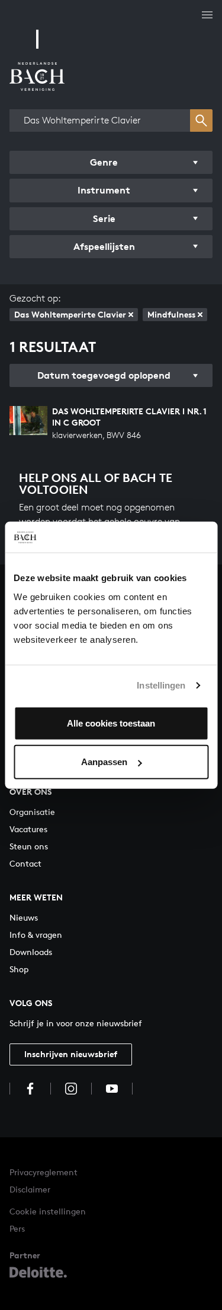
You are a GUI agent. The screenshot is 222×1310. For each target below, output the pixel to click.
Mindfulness (171, 314)
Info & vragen (35, 935)
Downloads (30, 952)
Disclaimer (29, 1189)
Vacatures (28, 829)
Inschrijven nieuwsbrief (70, 1054)
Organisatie (32, 812)
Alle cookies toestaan (111, 723)
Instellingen (161, 685)
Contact (25, 863)
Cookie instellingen (47, 1211)
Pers (17, 1228)
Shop (18, 969)
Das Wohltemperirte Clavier (70, 314)
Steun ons (28, 846)
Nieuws (23, 917)
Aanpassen (104, 762)
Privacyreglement (43, 1172)
